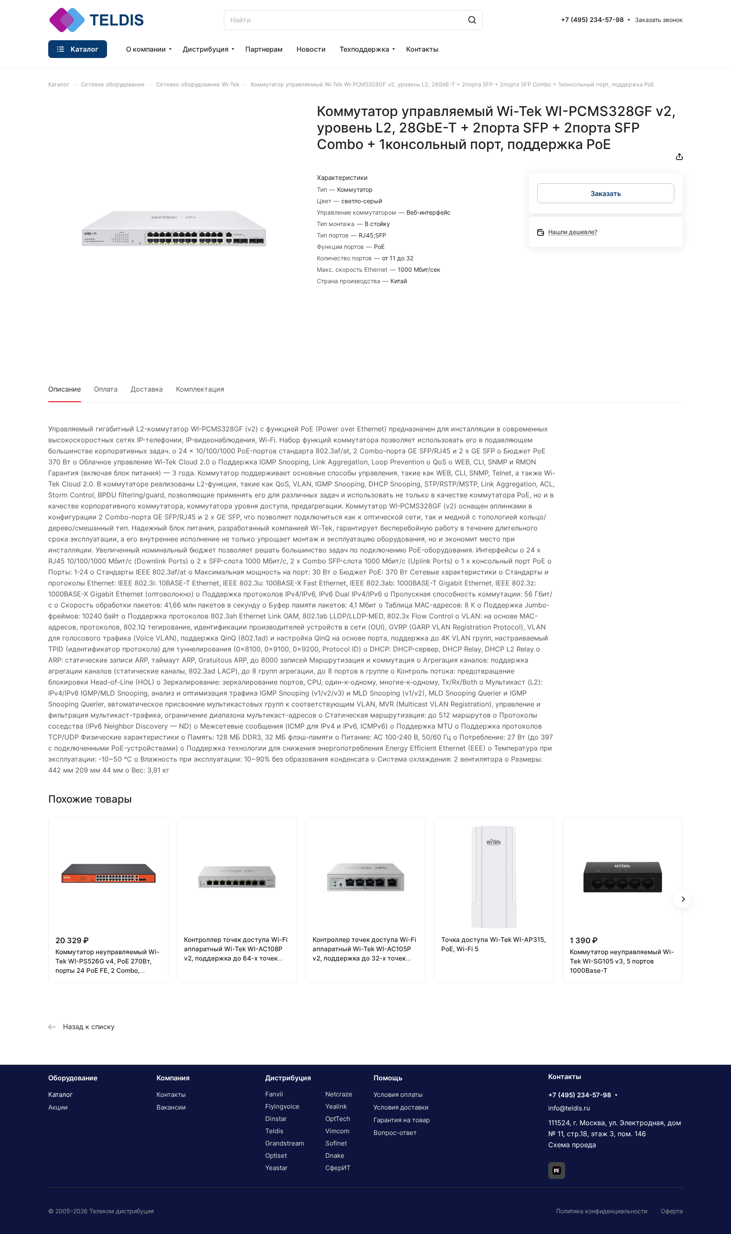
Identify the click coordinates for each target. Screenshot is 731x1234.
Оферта (672, 1211)
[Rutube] (556, 1170)
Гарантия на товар (402, 1120)
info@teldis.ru (569, 1108)
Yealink (336, 1106)
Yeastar (276, 1168)
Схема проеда (572, 1144)
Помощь (388, 1078)
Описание (64, 389)
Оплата (106, 389)
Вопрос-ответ (395, 1133)
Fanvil (274, 1094)
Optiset (276, 1155)
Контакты (171, 1094)
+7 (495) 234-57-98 (592, 20)
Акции (58, 1107)
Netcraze (338, 1094)
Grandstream (284, 1143)
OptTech (337, 1119)
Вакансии (171, 1107)
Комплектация (200, 389)
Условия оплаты (398, 1094)
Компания (173, 1078)
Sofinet (336, 1143)
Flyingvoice (282, 1106)
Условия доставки (401, 1107)
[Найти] (472, 20)
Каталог (60, 1094)
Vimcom (337, 1131)
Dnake (334, 1155)
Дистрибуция (288, 1078)
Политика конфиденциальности (601, 1211)
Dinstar (276, 1119)
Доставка (147, 389)
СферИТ (338, 1168)
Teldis (274, 1131)
